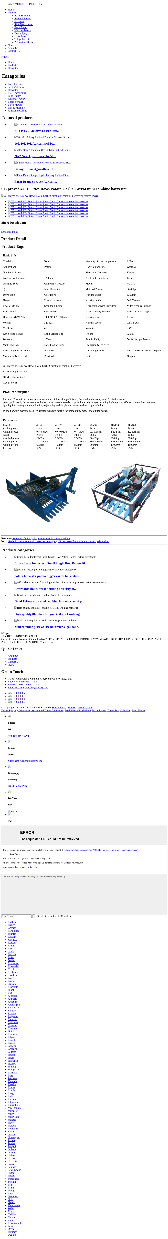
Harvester (19, 21)
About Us (13, 48)
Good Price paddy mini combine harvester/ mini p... (49, 601)
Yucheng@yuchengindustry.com (25, 760)
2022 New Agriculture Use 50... (35, 156)
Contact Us (14, 51)
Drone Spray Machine (118, 710)
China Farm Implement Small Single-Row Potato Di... (50, 563)
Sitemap (72, 707)
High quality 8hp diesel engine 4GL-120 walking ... (48, 614)
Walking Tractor (22, 30)
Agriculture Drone (23, 42)
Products (12, 12)
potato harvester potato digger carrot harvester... (47, 576)
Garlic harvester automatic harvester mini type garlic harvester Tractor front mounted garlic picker (58, 541)
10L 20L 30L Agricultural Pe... (35, 143)
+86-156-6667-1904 (18, 735)
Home (11, 9)
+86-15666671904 (17, 786)
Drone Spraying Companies (15, 710)
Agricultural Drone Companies (47, 710)
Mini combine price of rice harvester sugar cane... (47, 627)
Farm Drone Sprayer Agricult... (35, 181)
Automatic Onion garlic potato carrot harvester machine (41, 538)
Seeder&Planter (22, 18)
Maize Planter (99, 710)
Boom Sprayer (22, 33)
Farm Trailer (20, 27)
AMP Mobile (85, 707)
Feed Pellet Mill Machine (78, 710)
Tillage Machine (22, 39)
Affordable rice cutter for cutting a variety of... (45, 588)
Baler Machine (22, 15)
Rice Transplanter (23, 24)
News (11, 45)
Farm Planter (138, 710)
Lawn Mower (21, 36)
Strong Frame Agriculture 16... (35, 169)
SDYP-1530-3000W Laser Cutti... (37, 130)
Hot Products (59, 707)
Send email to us (9, 231)
